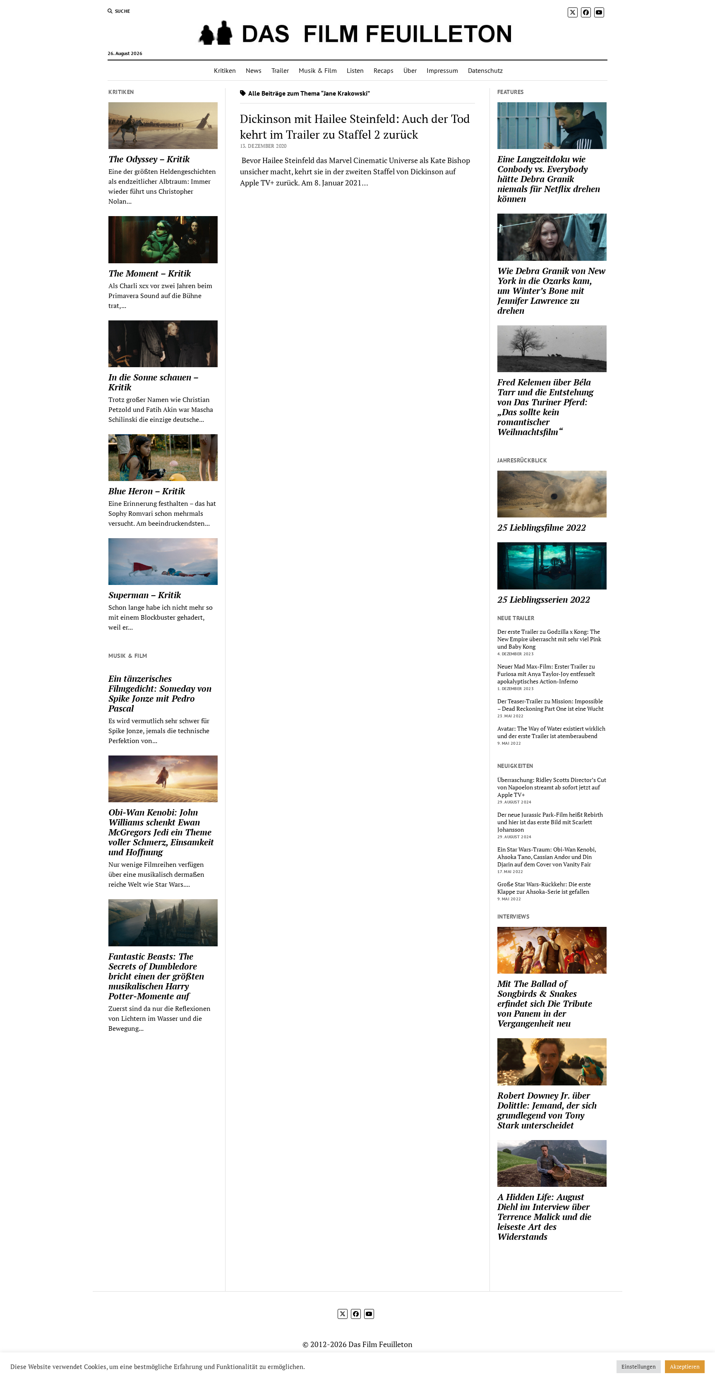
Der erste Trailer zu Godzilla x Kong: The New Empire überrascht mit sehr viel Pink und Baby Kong (549, 639)
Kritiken (225, 70)
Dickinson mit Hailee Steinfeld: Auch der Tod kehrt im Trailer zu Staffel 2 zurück (355, 126)
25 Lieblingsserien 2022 (543, 599)
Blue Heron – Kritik (146, 491)
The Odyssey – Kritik (149, 159)
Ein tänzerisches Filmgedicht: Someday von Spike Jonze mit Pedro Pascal (159, 693)
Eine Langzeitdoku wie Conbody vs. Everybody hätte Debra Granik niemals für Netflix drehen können (548, 179)
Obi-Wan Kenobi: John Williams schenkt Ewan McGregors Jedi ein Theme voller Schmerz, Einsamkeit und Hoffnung (161, 832)
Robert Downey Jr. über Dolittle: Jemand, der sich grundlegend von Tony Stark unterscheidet (547, 1110)
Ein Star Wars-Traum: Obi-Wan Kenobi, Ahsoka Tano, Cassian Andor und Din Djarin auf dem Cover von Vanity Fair (546, 857)
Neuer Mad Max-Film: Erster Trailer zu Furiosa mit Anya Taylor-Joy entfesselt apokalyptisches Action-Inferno (546, 674)
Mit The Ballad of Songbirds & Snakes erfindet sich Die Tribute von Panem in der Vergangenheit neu (544, 1003)
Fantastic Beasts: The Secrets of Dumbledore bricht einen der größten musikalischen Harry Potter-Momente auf (156, 976)
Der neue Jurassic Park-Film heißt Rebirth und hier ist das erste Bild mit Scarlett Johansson (550, 822)
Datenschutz (485, 70)
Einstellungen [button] (638, 1366)
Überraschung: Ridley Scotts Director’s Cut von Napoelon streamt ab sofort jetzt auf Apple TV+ (551, 787)
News (254, 70)
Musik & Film (318, 70)
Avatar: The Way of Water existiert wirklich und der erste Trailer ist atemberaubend (551, 732)
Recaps (383, 70)
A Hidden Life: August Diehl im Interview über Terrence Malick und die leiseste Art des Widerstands (544, 1216)
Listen (355, 70)
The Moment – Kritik (149, 273)
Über (410, 70)
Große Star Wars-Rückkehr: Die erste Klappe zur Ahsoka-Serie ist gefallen (544, 888)
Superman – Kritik (144, 595)
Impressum (442, 70)
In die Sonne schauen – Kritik (153, 382)
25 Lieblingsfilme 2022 (541, 527)
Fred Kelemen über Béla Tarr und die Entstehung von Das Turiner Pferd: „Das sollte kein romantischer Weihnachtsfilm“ (545, 407)
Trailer (280, 70)
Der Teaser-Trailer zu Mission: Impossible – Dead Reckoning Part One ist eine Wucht (550, 705)
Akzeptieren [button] (685, 1366)
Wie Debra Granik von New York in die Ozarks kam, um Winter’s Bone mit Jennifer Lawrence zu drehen (551, 290)
